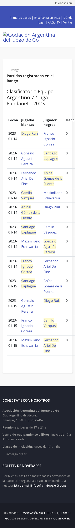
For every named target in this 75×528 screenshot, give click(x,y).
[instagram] (39, 11)
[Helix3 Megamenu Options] (68, 37)
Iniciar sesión (63, 3)
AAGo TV (54, 22)
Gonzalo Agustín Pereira (27, 158)
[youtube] (34, 11)
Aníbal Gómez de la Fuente (53, 178)
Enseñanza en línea (47, 18)
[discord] (48, 11)
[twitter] (29, 11)
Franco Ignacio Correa (49, 139)
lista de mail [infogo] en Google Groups (40, 485)
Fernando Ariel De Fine (28, 178)
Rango (15, 70)
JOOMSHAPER (61, 518)
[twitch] (43, 11)
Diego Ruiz (29, 133)
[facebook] (25, 11)
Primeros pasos (20, 18)
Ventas (67, 22)
